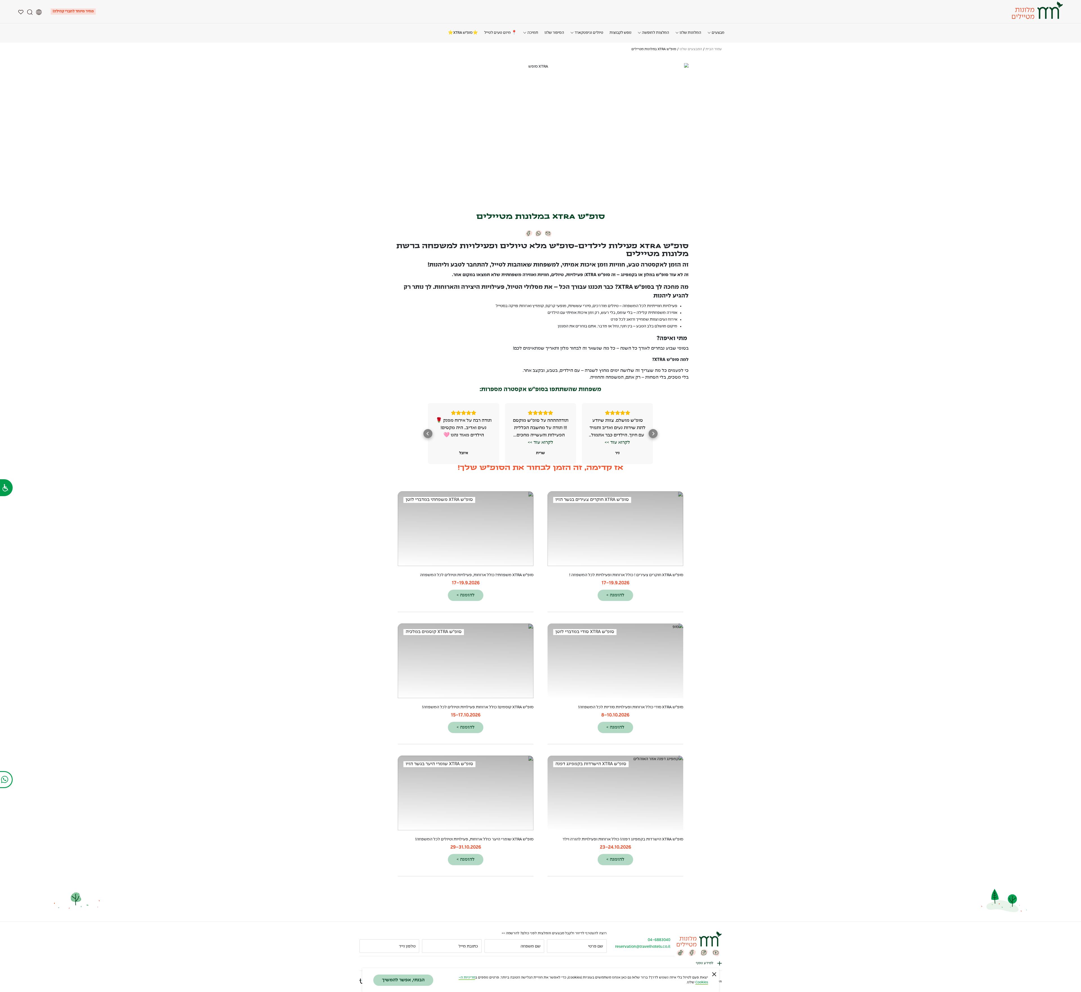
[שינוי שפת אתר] (39, 11)
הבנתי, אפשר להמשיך (403, 980)
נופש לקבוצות (620, 33)
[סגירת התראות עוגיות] (714, 974)
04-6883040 (659, 940)
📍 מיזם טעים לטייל (500, 33)
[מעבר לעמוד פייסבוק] (692, 953)
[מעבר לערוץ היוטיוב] (716, 953)
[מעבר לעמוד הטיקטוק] (680, 953)
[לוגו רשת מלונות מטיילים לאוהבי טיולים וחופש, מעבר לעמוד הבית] (1036, 10)
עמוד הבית (713, 49)
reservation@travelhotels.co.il (642, 947)
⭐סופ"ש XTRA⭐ (463, 33)
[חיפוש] (30, 11)
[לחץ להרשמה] (366, 946)
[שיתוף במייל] (548, 233)
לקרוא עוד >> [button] (617, 442)
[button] (653, 433)
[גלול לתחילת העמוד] (9, 972)
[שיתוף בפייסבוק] (529, 233)
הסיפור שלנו (554, 33)
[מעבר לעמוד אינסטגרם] (704, 953)
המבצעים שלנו (691, 49)
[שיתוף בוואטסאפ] (538, 233)
